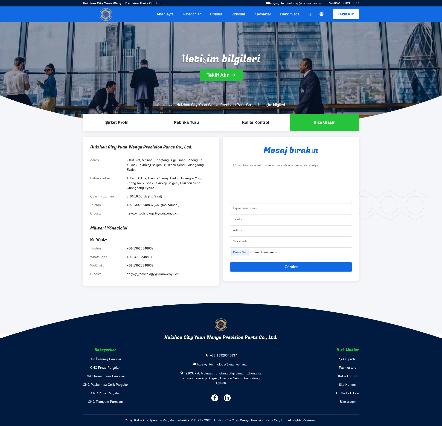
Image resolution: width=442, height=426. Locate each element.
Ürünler (216, 14)
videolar (238, 14)
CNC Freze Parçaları (105, 367)
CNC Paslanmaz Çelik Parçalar (105, 384)
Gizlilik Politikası (347, 393)
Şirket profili (347, 359)
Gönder (291, 267)
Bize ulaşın (325, 122)
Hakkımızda (290, 14)
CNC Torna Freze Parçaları (105, 376)
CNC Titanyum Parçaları (105, 401)
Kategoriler (192, 14)
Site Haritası (348, 384)
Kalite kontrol (255, 122)
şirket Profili (117, 122)
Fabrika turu (186, 122)
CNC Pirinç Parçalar (105, 393)
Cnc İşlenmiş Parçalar (105, 359)
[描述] (322, 14)
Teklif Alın (346, 14)
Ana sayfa (165, 14)
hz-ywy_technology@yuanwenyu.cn (295, 3)
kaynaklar (262, 14)
